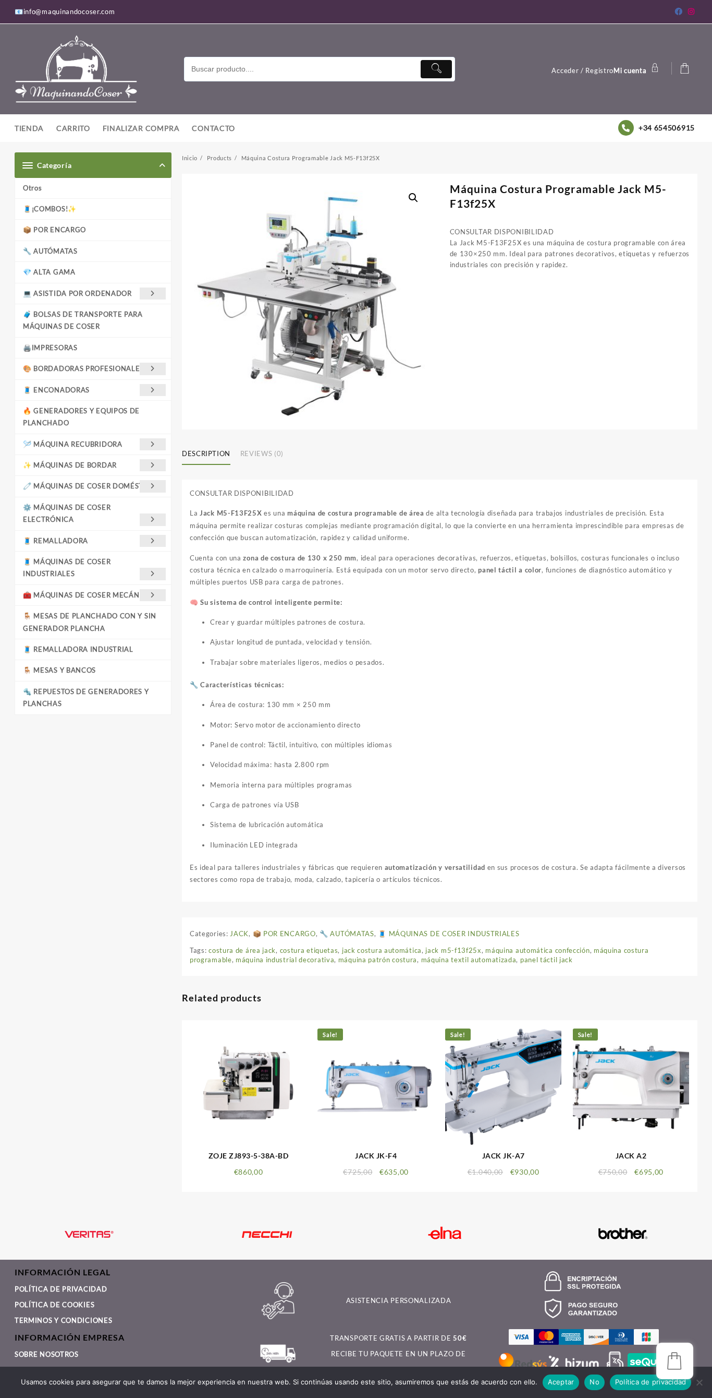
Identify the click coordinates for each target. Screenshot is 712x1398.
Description (206, 453)
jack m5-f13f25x (453, 950)
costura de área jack (242, 950)
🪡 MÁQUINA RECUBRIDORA (72, 444)
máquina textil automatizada (469, 959)
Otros (32, 188)
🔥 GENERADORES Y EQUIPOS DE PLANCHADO (81, 417)
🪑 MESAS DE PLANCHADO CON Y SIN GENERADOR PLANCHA (89, 622)
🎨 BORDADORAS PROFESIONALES (83, 368)
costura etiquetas (309, 950)
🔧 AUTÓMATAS (50, 251)
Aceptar (561, 1382)
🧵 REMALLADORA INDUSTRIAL (78, 649)
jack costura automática (382, 950)
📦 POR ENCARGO (54, 229)
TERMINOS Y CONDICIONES (63, 1320)
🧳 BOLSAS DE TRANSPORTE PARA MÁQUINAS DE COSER (83, 320)
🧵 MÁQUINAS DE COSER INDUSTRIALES (67, 567)
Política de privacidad (650, 1382)
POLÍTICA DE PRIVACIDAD (61, 1289)
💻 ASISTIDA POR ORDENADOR (77, 293)
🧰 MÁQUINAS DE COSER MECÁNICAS (89, 595)
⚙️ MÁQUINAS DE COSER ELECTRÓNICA (67, 513)
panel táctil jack (546, 959)
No (594, 1382)
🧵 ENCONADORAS (56, 390)
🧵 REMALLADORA (55, 540)
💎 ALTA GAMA (49, 272)
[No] (699, 1382)
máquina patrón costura (377, 959)
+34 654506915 (667, 127)
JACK (239, 933)
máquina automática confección (537, 950)
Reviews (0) (262, 453)
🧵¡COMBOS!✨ (50, 209)
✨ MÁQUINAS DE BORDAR (70, 465)
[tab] (210, 454)
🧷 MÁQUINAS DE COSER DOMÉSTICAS (91, 486)
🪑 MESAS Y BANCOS (59, 670)
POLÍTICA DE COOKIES (54, 1304)
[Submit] (436, 69)
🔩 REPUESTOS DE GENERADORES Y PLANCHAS (86, 697)
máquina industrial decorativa (285, 959)
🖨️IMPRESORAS (50, 347)
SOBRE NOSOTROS (47, 1354)
